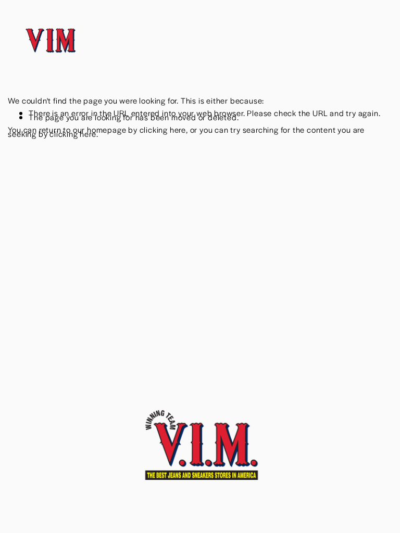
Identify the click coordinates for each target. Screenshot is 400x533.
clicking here (163, 129)
